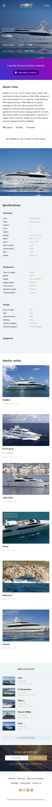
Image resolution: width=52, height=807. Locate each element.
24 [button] (35, 191)
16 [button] (25, 191)
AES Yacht (21, 718)
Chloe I (21, 700)
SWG (20, 678)
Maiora (4, 599)
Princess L (8, 595)
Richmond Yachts (8, 457)
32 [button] (45, 191)
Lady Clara (8, 497)
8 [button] (15, 191)
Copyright (15, 783)
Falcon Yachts (8, 45)
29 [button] (41, 191)
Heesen (5, 648)
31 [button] (44, 191)
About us (21, 778)
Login (46, 6)
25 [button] (36, 191)
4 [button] (10, 191)
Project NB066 (24, 712)
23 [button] (34, 191)
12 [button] (20, 191)
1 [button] (6, 191)
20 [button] (30, 191)
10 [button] (17, 191)
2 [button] (7, 191)
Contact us (37, 783)
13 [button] (21, 191)
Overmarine (21, 695)
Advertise (12, 778)
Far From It (8, 448)
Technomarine (24, 689)
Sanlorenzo (21, 706)
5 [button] (11, 191)
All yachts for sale (26, 738)
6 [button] (12, 191)
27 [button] (39, 191)
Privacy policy (25, 783)
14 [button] (22, 191)
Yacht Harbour (26, 6)
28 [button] (40, 191)
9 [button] (16, 191)
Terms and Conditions (35, 778)
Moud (5, 546)
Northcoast (6, 404)
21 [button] (31, 191)
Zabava (6, 644)
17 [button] (26, 191)
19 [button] (29, 191)
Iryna (20, 723)
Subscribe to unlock (27, 72)
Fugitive (6, 399)
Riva (4, 550)
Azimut (5, 501)
